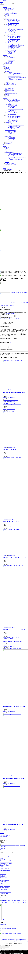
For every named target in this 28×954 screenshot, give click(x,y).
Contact (4, 80)
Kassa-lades (10, 61)
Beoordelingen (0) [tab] (7, 323)
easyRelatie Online (12, 34)
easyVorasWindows (12, 25)
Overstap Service (9, 9)
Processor (10, 703)
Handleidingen (8, 69)
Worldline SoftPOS (12, 52)
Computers (8, 313)
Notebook (13, 313)
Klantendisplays (11, 60)
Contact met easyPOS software (8, 939)
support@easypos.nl (4, 887)
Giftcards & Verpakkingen (11, 13)
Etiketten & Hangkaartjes (10, 12)
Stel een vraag (3, 848)
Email (17, 318)
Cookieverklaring (24, 940)
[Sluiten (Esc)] (4, 948)
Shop (4, 64)
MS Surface (10, 638)
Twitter (6, 318)
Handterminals (8, 62)
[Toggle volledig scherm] (1, 948)
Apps (6, 35)
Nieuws (7, 15)
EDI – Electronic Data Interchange (15, 29)
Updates (7, 71)
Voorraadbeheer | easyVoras (11, 24)
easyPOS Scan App (12, 41)
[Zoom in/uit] (0, 948)
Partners (7, 16)
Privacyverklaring (15, 940)
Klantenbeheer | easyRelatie (11, 32)
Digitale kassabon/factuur (13, 23)
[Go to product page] (15, 374)
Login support (3, 890)
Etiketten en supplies (4, 880)
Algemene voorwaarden (6, 940)
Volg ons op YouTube (22, 902)
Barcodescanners (11, 58)
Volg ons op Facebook (23, 898)
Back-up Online (11, 31)
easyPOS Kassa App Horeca (14, 39)
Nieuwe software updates (5, 892)
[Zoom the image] (14, 924)
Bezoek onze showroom (10, 84)
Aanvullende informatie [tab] (8, 322)
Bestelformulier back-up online (14, 74)
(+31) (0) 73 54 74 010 (5, 835)
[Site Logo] (4, 0)
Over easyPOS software (21, 939)
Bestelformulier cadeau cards (14, 76)
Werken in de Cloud (4, 868)
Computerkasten (6, 519)
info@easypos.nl (3, 836)
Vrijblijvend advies (9, 83)
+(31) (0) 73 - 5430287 (5, 886)
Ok (20, 953)
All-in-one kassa (11, 57)
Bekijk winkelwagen (4, 946)
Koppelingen (8, 42)
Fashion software (3, 859)
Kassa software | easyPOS (11, 19)
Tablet (9, 389)
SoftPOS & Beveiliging (10, 50)
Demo (1, 858)
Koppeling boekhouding (13, 44)
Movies (7, 67)
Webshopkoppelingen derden (6, 866)
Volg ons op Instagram (7, 919)
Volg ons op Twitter (21, 900)
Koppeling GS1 (11, 48)
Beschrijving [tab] (5, 321)
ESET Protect (11, 53)
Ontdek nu (5, 7)
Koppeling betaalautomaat (13, 47)
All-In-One (5, 821)
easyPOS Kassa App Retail (14, 37)
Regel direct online (9, 72)
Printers (1, 879)
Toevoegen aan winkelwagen (6, 317)
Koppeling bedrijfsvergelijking (14, 46)
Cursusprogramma (4, 893)
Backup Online (3, 864)
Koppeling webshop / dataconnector (16, 45)
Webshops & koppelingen (5, 865)
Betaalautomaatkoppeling (13, 21)
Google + (14, 318)
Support (4, 66)
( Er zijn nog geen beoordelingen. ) (7, 305)
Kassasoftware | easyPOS (5, 860)
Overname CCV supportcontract (15, 79)
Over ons (7, 14)
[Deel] (3, 948)
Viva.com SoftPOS (12, 51)
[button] (1, 2)
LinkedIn (10, 318)
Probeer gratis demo (9, 8)
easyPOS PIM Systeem (13, 28)
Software (5, 18)
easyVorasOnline (11, 26)
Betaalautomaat (8, 63)
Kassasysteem (8, 56)
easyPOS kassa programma (14, 20)
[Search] (13, 3)
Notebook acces (11, 401)
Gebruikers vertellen (9, 10)
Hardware (5, 55)
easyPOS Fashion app (13, 40)
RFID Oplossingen (12, 30)
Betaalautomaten (3, 877)
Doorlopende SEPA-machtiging (15, 73)
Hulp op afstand (3, 889)
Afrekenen (11, 946)
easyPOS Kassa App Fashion (14, 36)
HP (10, 342)
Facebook (2, 318)
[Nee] (22, 953)
